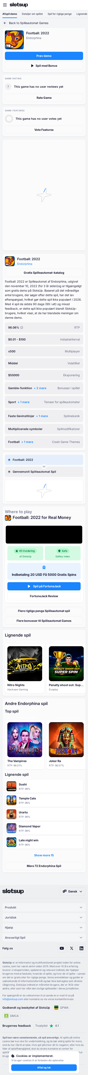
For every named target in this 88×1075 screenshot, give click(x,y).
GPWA (64, 1007)
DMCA (14, 1016)
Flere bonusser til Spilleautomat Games (44, 620)
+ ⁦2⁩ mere (40, 388)
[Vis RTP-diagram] (21, 327)
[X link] (72, 948)
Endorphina (24, 264)
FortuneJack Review (44, 596)
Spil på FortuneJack (47, 586)
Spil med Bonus (46, 65)
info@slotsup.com (12, 999)
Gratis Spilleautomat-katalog (44, 272)
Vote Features (44, 129)
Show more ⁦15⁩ (44, 855)
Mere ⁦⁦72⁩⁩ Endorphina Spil (44, 866)
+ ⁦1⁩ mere (23, 402)
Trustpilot (47, 1025)
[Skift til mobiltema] (81, 4)
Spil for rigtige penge (60, 13)
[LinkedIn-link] (81, 948)
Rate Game (44, 97)
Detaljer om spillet (32, 13)
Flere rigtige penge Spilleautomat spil (44, 611)
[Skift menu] (5, 5)
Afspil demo (9, 13)
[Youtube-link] (62, 948)
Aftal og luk (44, 1067)
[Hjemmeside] (19, 5)
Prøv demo (44, 55)
